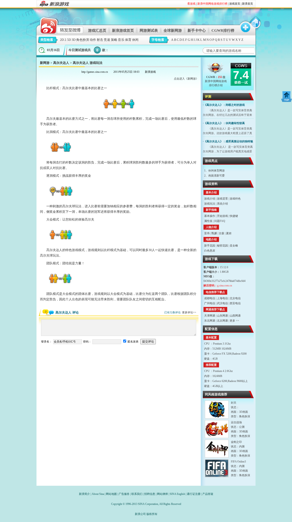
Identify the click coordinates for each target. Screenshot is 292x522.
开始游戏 (222, 216)
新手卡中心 (197, 30)
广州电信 (209, 303)
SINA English (177, 494)
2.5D (68, 40)
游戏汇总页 (97, 30)
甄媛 (214, 233)
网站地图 (111, 494)
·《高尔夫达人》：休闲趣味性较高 (224, 123)
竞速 (107, 40)
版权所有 (151, 514)
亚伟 (207, 233)
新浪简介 (84, 494)
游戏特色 (235, 198)
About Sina (98, 494)
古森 (221, 233)
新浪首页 (247, 3)
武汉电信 (222, 303)
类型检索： (48, 40)
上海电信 (222, 298)
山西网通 (235, 315)
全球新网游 (173, 30)
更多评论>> (189, 312)
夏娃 (229, 233)
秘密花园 (222, 245)
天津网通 (209, 315)
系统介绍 (222, 203)
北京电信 (235, 298)
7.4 (241, 75)
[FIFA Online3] (217, 468)
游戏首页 (234, 3)
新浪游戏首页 (123, 30)
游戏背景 (222, 198)
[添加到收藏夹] (243, 24)
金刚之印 (236, 442)
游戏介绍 (209, 198)
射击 (100, 40)
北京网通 (222, 320)
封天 (233, 402)
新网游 (45, 63)
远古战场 (236, 422)
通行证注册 (194, 494)
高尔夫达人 (61, 63)
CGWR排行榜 (222, 30)
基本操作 (209, 216)
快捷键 (234, 216)
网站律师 (162, 494)
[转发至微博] (58, 24)
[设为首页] (255, 24)
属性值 (208, 221)
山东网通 (222, 315)
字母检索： (159, 40)
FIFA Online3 (238, 461)
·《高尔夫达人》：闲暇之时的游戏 (224, 104)
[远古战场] (217, 429)
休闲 (135, 40)
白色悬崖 (209, 250)
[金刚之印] (217, 449)
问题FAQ (219, 221)
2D (62, 40)
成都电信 (209, 298)
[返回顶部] (286, 96)
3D (74, 40)
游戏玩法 (209, 203)
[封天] (217, 409)
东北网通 (209, 320)
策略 (114, 40)
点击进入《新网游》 (186, 78)
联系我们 (136, 494)
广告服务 (124, 494)
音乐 (121, 40)
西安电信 (235, 303)
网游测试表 (149, 30)
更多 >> (234, 320)
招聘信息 (149, 494)
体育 (128, 40)
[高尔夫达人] (215, 69)
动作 (93, 40)
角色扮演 (82, 40)
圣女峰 (234, 245)
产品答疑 (207, 494)
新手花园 (209, 245)
